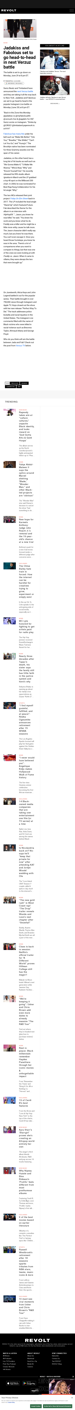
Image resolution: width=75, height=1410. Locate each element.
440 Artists (7, 1369)
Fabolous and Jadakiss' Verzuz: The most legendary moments (53, 72)
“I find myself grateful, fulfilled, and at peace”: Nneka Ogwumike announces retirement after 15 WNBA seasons (26, 719)
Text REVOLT (56, 1361)
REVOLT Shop (57, 1364)
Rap (19, 386)
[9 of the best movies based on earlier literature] (9, 1217)
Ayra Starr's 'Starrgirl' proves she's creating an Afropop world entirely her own (26, 1138)
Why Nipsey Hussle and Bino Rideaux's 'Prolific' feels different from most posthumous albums (26, 1182)
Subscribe (55, 1356)
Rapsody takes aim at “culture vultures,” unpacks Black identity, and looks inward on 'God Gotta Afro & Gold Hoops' (26, 426)
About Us (30, 1356)
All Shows (6, 1356)
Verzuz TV (20, 345)
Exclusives (23, 563)
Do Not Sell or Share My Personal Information (57, 1406)
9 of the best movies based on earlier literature (26, 1221)
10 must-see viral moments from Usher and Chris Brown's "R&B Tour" (26, 1305)
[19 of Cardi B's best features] (9, 1100)
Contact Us (56, 1358)
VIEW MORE (54, 103)
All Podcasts (7, 1358)
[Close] (72, 1398)
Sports (22, 703)
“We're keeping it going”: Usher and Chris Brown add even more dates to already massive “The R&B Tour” (26, 1011)
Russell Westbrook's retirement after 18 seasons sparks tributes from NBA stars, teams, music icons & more (26, 1262)
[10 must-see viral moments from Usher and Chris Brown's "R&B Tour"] (9, 1298)
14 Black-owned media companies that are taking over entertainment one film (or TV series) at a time (26, 812)
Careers (30, 1367)
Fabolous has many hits (13, 134)
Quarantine (10, 386)
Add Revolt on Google (15, 83)
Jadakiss (24, 383)
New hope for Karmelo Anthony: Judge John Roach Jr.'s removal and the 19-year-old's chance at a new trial (26, 530)
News (5, 43)
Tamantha (9, 81)
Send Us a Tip (32, 1361)
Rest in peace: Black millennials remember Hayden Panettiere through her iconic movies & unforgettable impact (26, 1062)
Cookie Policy (11, 1402)
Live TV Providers (9, 1361)
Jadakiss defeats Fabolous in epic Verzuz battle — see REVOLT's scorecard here (53, 98)
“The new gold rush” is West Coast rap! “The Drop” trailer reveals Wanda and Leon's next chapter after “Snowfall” (27, 911)
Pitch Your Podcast (9, 1364)
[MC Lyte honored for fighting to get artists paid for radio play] (9, 620)
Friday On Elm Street (19, 198)
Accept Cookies (35, 1406)
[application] (56, 1388)
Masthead (30, 1358)
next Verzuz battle (25, 91)
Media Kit (30, 1364)
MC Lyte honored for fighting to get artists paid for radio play (26, 627)
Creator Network (8, 1367)
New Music (23, 410)
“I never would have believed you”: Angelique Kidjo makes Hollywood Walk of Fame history (26, 767)
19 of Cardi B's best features (25, 1103)
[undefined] (55, 59)
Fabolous (14, 383)
